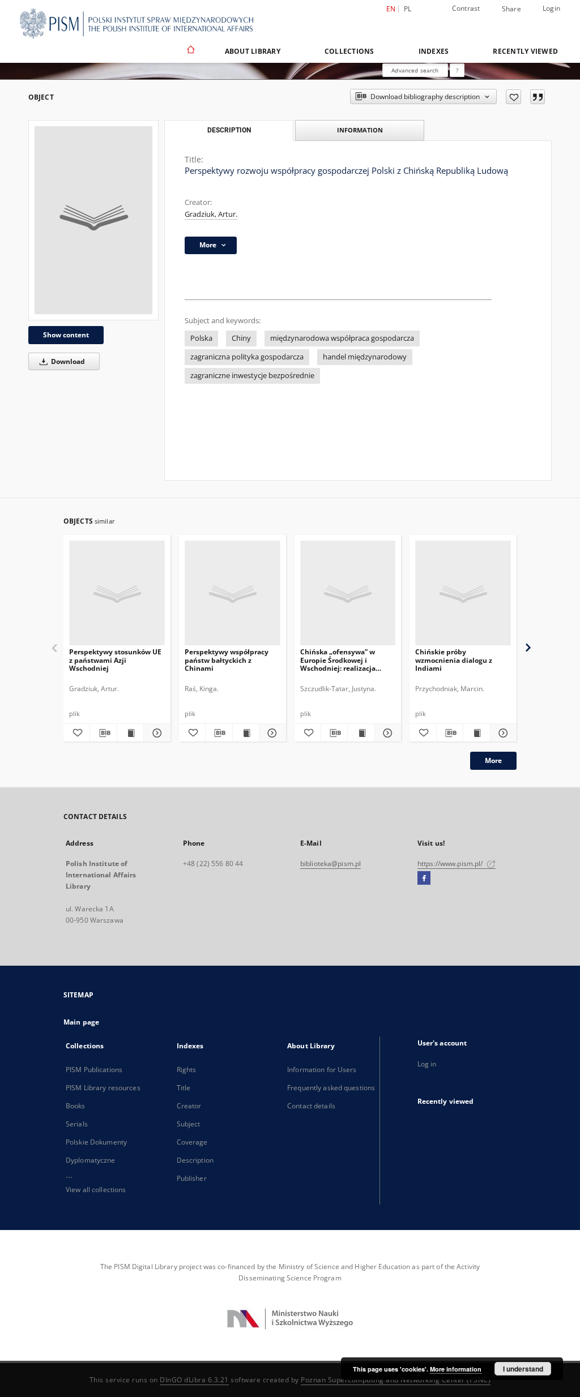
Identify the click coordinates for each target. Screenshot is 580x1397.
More (493, 760)
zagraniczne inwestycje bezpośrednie (252, 375)
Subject (189, 1124)
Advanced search (414, 70)
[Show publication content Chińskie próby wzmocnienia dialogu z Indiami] (476, 733)
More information (455, 1369)
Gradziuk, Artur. (211, 214)
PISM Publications (94, 1069)
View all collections (96, 1189)
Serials (77, 1124)
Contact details (311, 1106)
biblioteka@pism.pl (330, 863)
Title (184, 1087)
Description (195, 1160)
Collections (349, 51)
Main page (81, 1022)
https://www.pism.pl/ (451, 863)
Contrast (466, 8)
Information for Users (322, 1069)
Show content (66, 335)
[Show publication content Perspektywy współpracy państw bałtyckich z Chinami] (246, 733)
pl (408, 8)
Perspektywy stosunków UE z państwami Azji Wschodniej (115, 659)
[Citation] (537, 96)
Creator (189, 1106)
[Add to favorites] (513, 96)
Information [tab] (360, 130)
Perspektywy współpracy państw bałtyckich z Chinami (226, 659)
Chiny (241, 338)
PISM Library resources (103, 1087)
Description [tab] (229, 130)
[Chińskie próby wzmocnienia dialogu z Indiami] (463, 593)
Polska (201, 338)
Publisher (192, 1178)
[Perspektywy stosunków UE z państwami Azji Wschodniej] (117, 593)
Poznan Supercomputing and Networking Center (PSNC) (396, 1380)
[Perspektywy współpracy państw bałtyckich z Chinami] (232, 593)
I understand (523, 1369)
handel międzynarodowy (365, 357)
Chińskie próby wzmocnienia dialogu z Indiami (453, 659)
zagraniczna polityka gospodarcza (247, 357)
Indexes (434, 51)
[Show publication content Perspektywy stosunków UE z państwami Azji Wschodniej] (130, 733)
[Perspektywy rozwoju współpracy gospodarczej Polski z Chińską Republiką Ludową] (93, 220)
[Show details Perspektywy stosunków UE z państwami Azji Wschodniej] (155, 733)
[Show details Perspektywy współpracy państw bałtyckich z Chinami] (271, 733)
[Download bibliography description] (103, 733)
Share (511, 9)
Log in (427, 1064)
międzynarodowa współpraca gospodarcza (342, 338)
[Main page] (190, 50)
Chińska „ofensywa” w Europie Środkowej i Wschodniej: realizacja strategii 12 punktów (338, 659)
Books (76, 1106)
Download (67, 361)
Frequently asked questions (331, 1087)
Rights (187, 1069)
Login (551, 8)
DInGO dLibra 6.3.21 (194, 1380)
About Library (252, 51)
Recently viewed (525, 51)
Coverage (192, 1142)
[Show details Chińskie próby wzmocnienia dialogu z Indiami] (502, 733)
